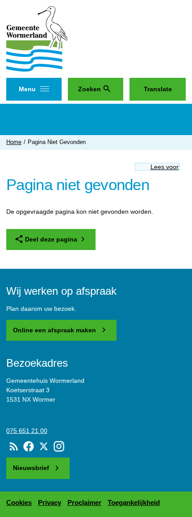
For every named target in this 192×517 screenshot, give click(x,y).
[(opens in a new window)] (29, 446)
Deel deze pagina (51, 239)
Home (13, 142)
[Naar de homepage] (37, 40)
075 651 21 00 (26, 430)
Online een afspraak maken (55, 330)
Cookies (19, 502)
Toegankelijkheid (134, 502)
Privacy (49, 502)
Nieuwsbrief (32, 467)
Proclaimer (84, 502)
